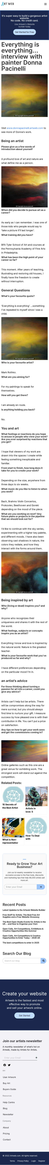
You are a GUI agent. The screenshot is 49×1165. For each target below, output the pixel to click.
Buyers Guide (9, 1089)
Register (41, 1161)
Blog (5, 1108)
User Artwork (9, 1077)
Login (33, 1161)
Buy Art (6, 1083)
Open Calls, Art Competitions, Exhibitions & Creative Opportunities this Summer (23, 930)
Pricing (6, 1133)
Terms (12, 1161)
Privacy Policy (23, 1161)
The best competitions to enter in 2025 (21, 942)
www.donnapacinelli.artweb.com (25, 128)
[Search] (43, 960)
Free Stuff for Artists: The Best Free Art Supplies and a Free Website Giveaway (21, 916)
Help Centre (9, 1102)
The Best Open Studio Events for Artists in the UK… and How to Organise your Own (24, 923)
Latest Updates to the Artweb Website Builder (24, 910)
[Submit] (41, 886)
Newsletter (8, 1114)
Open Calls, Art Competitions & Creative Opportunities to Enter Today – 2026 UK (22, 936)
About (6, 1127)
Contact (7, 1139)
